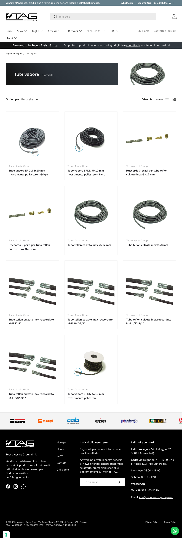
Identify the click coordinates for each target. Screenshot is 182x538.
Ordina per (12, 99)
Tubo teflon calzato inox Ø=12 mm (89, 245)
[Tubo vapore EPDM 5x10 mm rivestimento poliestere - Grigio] (32, 138)
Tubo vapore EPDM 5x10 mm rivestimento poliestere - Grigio (28, 172)
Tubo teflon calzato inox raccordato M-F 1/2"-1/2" (148, 321)
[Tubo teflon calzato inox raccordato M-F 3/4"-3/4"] (91, 287)
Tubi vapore (31, 54)
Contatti (61, 462)
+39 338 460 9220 (147, 490)
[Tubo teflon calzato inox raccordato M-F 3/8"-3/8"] (32, 361)
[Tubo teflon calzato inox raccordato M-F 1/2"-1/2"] (149, 287)
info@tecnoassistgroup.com (156, 497)
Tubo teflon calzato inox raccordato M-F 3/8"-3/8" (31, 396)
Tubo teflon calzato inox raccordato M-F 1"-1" (31, 321)
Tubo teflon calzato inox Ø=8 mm (147, 245)
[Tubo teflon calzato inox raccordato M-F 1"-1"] (32, 287)
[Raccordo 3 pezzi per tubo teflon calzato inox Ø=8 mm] (32, 212)
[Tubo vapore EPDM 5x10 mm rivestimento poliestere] (91, 361)
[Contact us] (175, 531)
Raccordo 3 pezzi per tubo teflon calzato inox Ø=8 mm (29, 247)
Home (9, 30)
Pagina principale (14, 54)
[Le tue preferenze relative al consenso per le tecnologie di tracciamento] (6, 534)
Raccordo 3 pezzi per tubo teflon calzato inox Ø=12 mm (146, 172)
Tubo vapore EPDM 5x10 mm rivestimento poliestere (86, 396)
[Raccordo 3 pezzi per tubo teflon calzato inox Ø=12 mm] (149, 138)
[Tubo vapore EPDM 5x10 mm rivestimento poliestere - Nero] (91, 138)
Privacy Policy (151, 522)
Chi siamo (143, 30)
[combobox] (103, 16)
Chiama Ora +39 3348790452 (154, 2)
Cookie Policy (170, 522)
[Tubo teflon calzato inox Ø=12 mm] (91, 212)
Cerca (60, 456)
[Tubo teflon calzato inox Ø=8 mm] (149, 212)
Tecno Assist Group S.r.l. (24, 522)
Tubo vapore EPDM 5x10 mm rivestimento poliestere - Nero (86, 172)
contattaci (132, 45)
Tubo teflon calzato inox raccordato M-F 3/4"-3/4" (90, 321)
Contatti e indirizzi (165, 30)
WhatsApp (127, 2)
